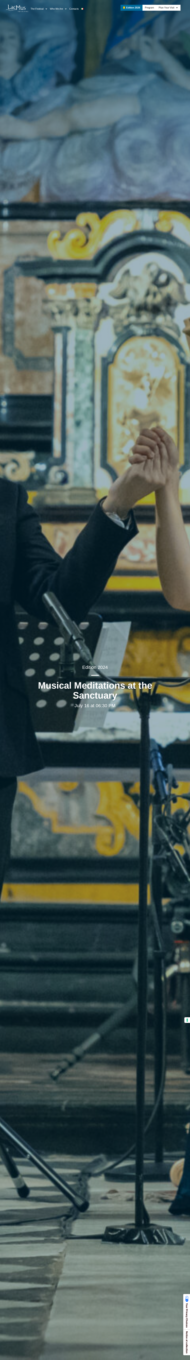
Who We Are (56, 9)
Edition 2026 (133, 7)
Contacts (74, 9)
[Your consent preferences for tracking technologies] (187, 1020)
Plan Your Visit (166, 7)
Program (149, 7)
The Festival (37, 9)
